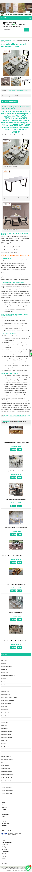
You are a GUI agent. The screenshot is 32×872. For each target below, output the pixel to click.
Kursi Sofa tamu (5, 694)
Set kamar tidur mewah (7, 774)
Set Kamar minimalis (6, 771)
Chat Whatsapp (10, 102)
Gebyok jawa (4, 672)
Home (2, 40)
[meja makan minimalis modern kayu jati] (16, 495)
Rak (2, 762)
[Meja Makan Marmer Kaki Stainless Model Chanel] (16, 434)
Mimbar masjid (5, 753)
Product (4, 821)
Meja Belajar (4, 722)
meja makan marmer (22, 90)
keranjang (4, 812)
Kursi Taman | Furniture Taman (9, 697)
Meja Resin (4, 740)
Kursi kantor (4, 685)
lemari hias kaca (5, 712)
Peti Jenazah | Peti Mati (7, 759)
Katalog (4, 809)
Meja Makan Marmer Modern (16, 612)
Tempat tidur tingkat (6, 793)
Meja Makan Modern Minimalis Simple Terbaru (16, 640)
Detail (14, 449)
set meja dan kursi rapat (7, 777)
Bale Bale (3, 663)
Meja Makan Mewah (6, 734)
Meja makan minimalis (7, 737)
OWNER (4, 816)
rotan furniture (5, 765)
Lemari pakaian (5, 719)
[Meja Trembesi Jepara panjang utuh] (16, 574)
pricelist (4, 818)
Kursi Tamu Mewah (6, 703)
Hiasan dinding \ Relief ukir (8, 675)
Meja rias (3, 743)
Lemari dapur (4, 709)
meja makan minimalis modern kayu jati (16, 499)
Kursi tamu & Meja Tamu (7, 700)
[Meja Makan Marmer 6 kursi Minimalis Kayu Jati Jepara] (16, 549)
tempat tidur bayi (6, 784)
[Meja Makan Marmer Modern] (16, 609)
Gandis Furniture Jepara (20, 870)
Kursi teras (4, 706)
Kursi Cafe (4, 681)
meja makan (6, 415)
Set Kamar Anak (5, 768)
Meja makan (8, 40)
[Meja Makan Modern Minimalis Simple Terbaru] (16, 634)
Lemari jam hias (5, 716)
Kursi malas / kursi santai (7, 688)
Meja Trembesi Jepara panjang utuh (16, 584)
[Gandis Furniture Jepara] (16, 15)
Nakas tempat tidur (6, 756)
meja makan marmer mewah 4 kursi (16, 471)
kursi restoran (5, 691)
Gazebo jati (4, 669)
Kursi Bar (3, 678)
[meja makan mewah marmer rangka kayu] (16, 524)
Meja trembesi (5, 747)
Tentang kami (5, 823)
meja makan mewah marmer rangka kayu (16, 527)
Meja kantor (4, 725)
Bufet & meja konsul (6, 666)
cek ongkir (5, 807)
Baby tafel (4, 660)
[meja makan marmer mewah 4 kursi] (16, 467)
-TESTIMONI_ (4, 657)
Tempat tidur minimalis (7, 790)
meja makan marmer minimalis (12, 416)
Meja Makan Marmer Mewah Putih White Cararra (13, 45)
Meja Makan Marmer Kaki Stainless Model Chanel (16, 442)
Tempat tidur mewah (6, 787)
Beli (20, 449)
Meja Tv (3, 750)
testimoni (4, 825)
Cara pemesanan (7, 805)
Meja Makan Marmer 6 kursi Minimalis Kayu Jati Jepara (16, 556)
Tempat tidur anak (6, 781)
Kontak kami (5, 814)
